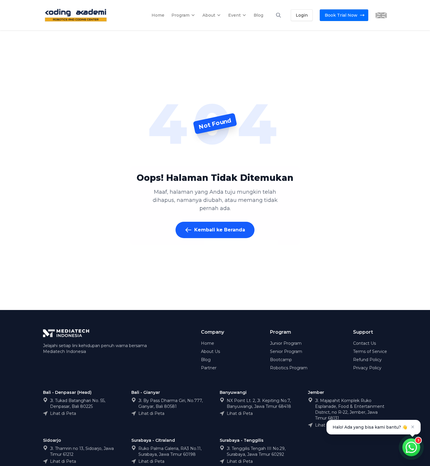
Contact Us (364, 343)
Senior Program (286, 351)
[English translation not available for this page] (381, 15)
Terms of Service (370, 351)
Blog (206, 359)
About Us (210, 351)
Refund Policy (367, 359)
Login (302, 15)
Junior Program (286, 343)
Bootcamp (281, 359)
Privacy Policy (367, 367)
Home (207, 343)
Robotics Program (288, 367)
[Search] (278, 15)
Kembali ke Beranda (219, 230)
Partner (208, 367)
